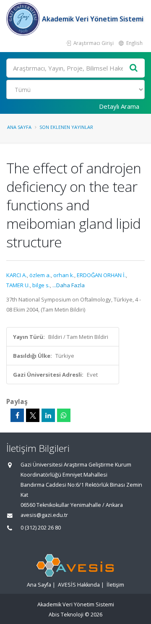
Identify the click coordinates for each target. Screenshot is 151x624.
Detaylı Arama (119, 106)
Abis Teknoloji (66, 614)
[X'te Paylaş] (32, 415)
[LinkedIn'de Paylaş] (48, 415)
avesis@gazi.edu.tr (44, 515)
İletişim (115, 584)
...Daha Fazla (68, 285)
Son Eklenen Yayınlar (66, 127)
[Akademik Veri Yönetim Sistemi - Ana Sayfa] (24, 19)
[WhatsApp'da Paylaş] (63, 415)
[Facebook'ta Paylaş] (17, 415)
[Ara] (134, 68)
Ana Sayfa (19, 127)
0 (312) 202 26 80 (41, 527)
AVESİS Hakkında (79, 584)
